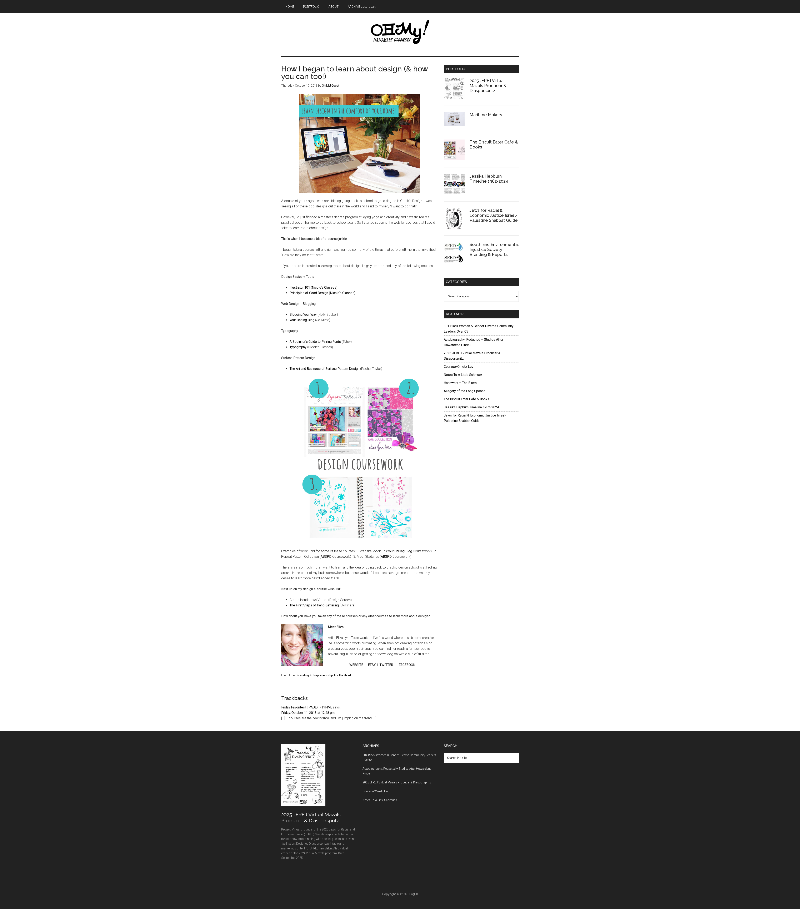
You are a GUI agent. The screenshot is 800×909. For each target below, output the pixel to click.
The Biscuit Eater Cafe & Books (466, 399)
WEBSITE (356, 665)
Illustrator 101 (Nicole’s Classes (313, 287)
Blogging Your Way (303, 315)
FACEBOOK (407, 665)
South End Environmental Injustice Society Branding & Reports (494, 249)
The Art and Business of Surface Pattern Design (324, 369)
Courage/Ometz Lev (458, 367)
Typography (298, 347)
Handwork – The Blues (460, 383)
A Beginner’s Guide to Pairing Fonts (315, 342)
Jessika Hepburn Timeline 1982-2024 (489, 179)
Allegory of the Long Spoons (464, 391)
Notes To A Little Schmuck (463, 375)
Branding (303, 675)
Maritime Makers (486, 114)
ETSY (372, 665)
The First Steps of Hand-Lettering (314, 605)
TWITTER (387, 665)
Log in (413, 894)
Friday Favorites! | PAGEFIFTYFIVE (306, 707)
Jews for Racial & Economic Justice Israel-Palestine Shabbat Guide (494, 215)
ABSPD (326, 557)
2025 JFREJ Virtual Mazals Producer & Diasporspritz (488, 85)
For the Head (342, 675)
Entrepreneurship (321, 675)
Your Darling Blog (302, 320)
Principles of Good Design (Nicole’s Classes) (322, 293)
